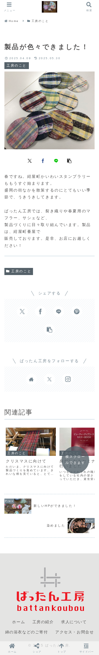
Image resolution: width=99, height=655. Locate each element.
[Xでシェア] (29, 160)
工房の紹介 (43, 621)
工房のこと (21, 271)
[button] (69, 160)
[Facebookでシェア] (42, 160)
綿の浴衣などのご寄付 (26, 632)
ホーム (18, 621)
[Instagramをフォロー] (67, 379)
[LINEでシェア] (56, 160)
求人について (74, 621)
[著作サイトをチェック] (31, 379)
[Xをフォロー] (49, 379)
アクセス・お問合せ (74, 632)
